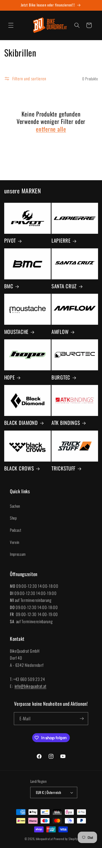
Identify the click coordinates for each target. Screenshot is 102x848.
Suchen (15, 506)
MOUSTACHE (16, 331)
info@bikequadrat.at (31, 686)
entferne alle (51, 129)
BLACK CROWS (19, 468)
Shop (13, 518)
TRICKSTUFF (63, 468)
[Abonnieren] (82, 718)
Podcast (15, 530)
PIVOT (10, 240)
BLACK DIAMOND (21, 422)
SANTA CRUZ (64, 286)
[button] (11, 25)
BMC (8, 286)
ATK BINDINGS (65, 422)
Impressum (18, 554)
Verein (14, 542)
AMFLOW (60, 331)
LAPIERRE (61, 240)
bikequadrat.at (44, 839)
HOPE (9, 377)
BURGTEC (60, 377)
